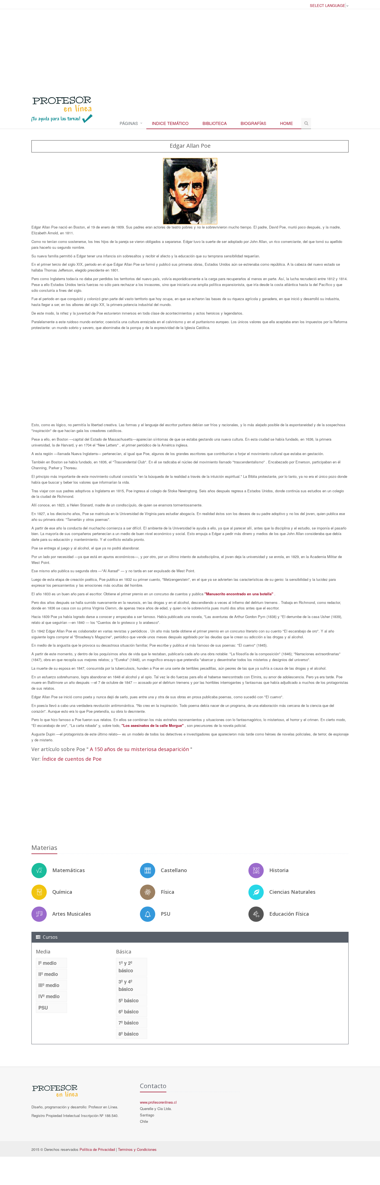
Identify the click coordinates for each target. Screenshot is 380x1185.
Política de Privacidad (97, 1149)
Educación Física (289, 913)
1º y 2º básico (126, 967)
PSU (166, 913)
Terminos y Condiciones (137, 1149)
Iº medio (47, 963)
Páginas (129, 123)
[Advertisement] (190, 50)
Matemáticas (68, 870)
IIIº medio (48, 985)
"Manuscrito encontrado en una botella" (239, 593)
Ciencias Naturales (292, 891)
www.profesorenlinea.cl (158, 1102)
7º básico (129, 1022)
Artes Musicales (71, 913)
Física (167, 891)
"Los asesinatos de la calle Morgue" (153, 725)
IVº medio (49, 996)
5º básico (129, 1000)
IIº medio (48, 974)
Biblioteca (215, 123)
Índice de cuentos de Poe (72, 758)
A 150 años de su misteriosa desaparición (140, 749)
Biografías (253, 123)
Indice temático (170, 123)
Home (286, 123)
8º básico (129, 1033)
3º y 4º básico (126, 985)
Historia (279, 870)
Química (62, 891)
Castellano (174, 870)
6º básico (129, 1011)
